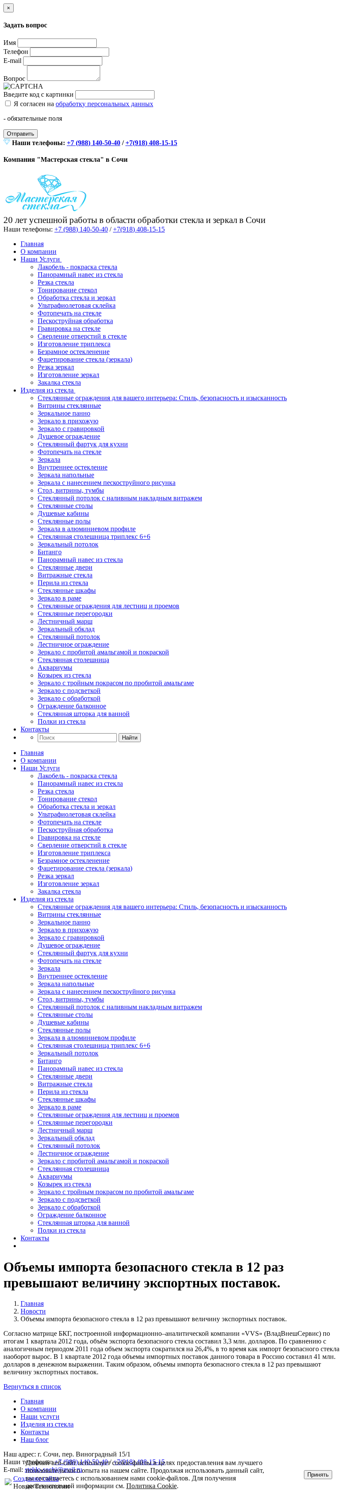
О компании (39, 251)
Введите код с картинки (38, 94)
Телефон (15, 51)
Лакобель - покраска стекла (77, 266)
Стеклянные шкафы (67, 590)
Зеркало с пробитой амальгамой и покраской (103, 652)
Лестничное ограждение (73, 644)
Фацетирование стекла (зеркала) (85, 359)
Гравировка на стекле (69, 328)
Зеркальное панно (64, 413)
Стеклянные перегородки (75, 613)
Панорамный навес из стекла (80, 274)
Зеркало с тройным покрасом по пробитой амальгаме (116, 683)
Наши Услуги (41, 259)
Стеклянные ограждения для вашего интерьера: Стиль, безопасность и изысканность (162, 397)
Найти (129, 737)
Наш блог (35, 1439)
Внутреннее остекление (72, 467)
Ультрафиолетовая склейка (77, 305)
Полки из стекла (62, 721)
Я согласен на (82, 103)
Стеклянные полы (64, 521)
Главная (32, 243)
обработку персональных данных (104, 103)
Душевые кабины (63, 513)
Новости (33, 1311)
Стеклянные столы (65, 505)
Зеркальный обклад (66, 629)
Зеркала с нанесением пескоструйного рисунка (107, 482)
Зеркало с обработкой (69, 698)
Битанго (50, 552)
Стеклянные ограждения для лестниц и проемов (108, 605)
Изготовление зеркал (68, 374)
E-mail (12, 60)
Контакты (35, 729)
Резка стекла (56, 282)
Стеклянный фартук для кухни (83, 444)
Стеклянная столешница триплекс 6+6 (94, 536)
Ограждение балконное (72, 706)
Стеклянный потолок (69, 636)
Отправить (20, 134)
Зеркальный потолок (68, 544)
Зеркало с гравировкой (71, 428)
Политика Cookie (151, 1485)
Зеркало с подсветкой (69, 690)
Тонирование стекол (67, 290)
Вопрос (14, 78)
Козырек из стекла (64, 675)
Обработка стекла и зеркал (77, 297)
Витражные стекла (65, 575)
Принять (318, 1474)
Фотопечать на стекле (69, 313)
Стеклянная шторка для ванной (84, 713)
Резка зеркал (56, 367)
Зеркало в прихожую (68, 421)
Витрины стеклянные (69, 405)
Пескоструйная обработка (75, 320)
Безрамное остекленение (74, 351)
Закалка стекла (59, 382)
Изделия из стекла (48, 390)
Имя (9, 42)
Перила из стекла (63, 582)
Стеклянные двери (65, 567)
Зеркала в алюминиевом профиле (87, 528)
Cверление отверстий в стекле (82, 336)
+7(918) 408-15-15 (151, 142)
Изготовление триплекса (74, 344)
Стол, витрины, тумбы (71, 490)
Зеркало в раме (59, 598)
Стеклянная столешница (73, 659)
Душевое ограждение (69, 436)
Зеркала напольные (66, 475)
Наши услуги (40, 1416)
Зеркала (49, 459)
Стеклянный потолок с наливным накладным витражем (120, 498)
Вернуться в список (32, 1386)
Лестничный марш (65, 621)
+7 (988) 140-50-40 (93, 142)
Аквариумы (55, 667)
